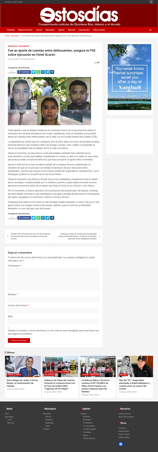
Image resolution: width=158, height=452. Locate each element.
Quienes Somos (125, 414)
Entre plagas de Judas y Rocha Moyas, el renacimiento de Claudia (22, 383)
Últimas (11, 352)
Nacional (71, 30)
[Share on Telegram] (47, 72)
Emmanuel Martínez (27, 59)
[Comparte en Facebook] (24, 72)
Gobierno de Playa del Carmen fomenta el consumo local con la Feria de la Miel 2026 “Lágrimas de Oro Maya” (59, 384)
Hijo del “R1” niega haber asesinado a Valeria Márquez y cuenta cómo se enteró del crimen (134, 384)
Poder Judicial (124, 434)
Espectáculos (84, 30)
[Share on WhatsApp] (38, 72)
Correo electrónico (18, 305)
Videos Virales (99, 30)
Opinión (61, 30)
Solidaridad (23, 46)
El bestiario (87, 420)
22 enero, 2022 (13, 59)
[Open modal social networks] (52, 72)
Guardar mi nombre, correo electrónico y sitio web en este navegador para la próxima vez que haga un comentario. (53, 332)
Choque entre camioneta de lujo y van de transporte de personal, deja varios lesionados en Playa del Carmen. (30, 236)
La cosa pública (89, 426)
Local (9, 420)
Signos (18, 375)
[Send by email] (43, 72)
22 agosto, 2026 (12, 389)
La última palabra (89, 429)
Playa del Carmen (25, 30)
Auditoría (86, 417)
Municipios (50, 30)
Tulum (47, 426)
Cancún (39, 30)
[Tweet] (34, 72)
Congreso (122, 428)
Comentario (15, 265)
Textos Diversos (89, 438)
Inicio (7, 414)
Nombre (13, 294)
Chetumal (11, 30)
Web (10, 316)
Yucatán (46, 429)
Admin (22, 389)
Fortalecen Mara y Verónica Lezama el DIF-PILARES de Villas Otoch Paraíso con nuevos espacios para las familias (95, 386)
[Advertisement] (129, 136)
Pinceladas (87, 432)
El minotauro (88, 423)
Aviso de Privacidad (126, 417)
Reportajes (9, 417)
